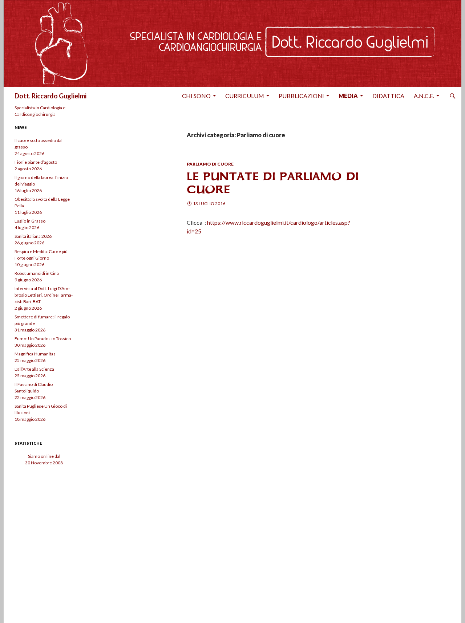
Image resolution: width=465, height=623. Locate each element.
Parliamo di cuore (210, 164)
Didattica (388, 95)
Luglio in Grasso (30, 221)
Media (348, 95)
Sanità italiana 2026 (33, 236)
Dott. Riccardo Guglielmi (50, 96)
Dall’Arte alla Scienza (34, 369)
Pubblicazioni (301, 95)
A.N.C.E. (424, 95)
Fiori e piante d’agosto (36, 162)
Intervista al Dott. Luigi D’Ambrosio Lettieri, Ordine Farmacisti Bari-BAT (44, 295)
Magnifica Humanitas (35, 354)
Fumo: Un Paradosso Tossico (43, 338)
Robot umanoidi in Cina (37, 273)
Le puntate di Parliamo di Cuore (273, 183)
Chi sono (196, 95)
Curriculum (244, 95)
